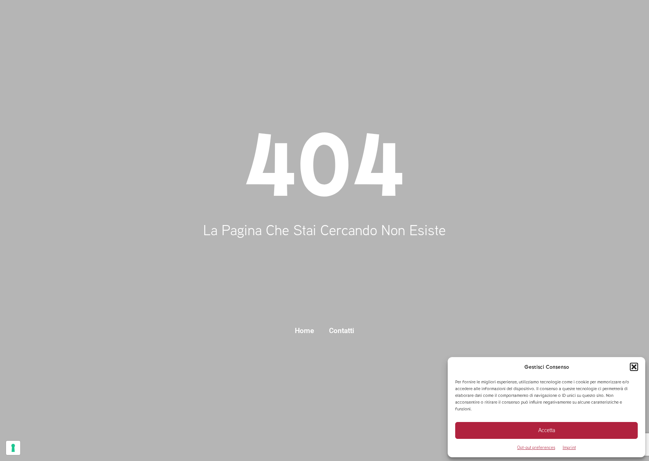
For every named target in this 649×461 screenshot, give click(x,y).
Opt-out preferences (536, 447)
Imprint (569, 447)
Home (304, 330)
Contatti (341, 330)
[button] (634, 367)
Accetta (546, 430)
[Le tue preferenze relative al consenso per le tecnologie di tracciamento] (13, 448)
